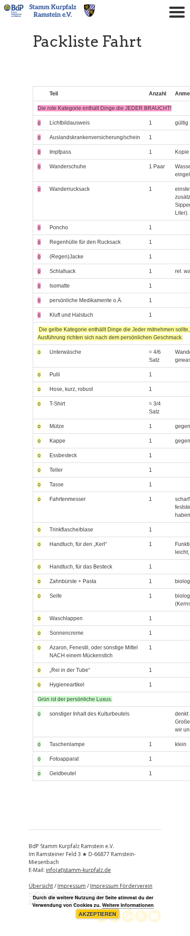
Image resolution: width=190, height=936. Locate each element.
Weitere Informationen (128, 905)
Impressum (71, 886)
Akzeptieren (97, 914)
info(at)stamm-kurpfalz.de (78, 870)
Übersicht (41, 886)
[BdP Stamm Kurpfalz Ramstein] (49, 14)
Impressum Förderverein (121, 886)
